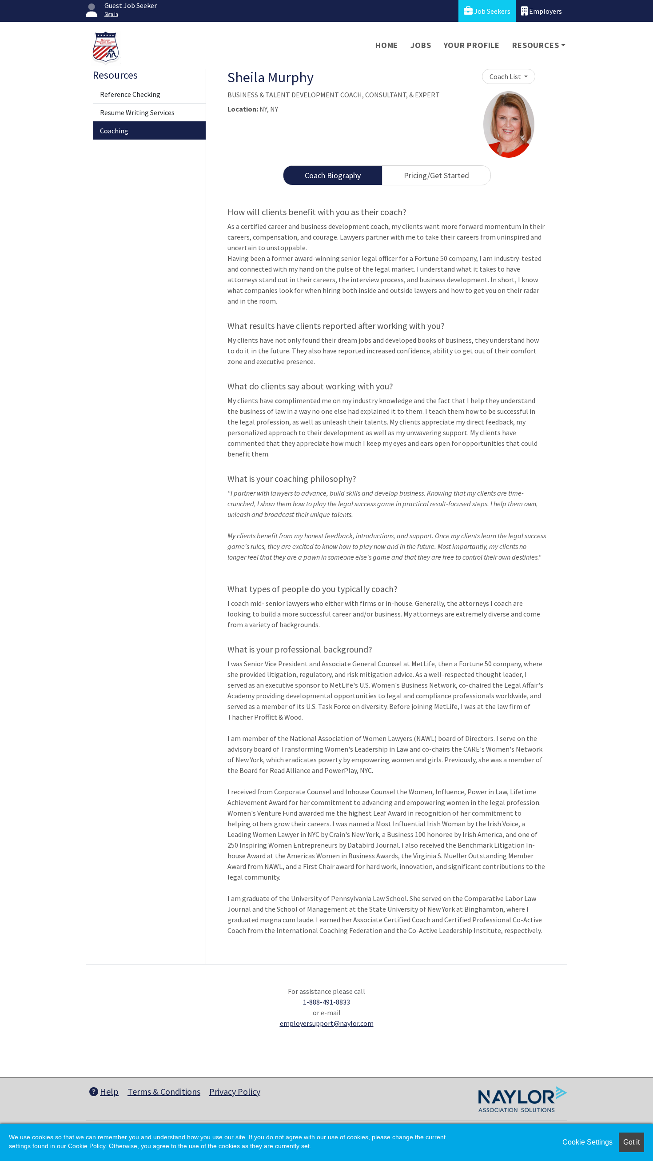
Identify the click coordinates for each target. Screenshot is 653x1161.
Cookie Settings (587, 1142)
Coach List (506, 76)
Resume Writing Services (137, 112)
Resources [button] (535, 45)
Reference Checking (130, 94)
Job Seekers (491, 11)
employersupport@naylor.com (327, 1023)
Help (109, 1091)
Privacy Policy (234, 1091)
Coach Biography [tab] (333, 175)
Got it (631, 1142)
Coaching (114, 130)
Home (386, 45)
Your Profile (472, 45)
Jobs (420, 45)
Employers (545, 11)
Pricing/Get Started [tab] (436, 175)
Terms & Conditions (163, 1091)
